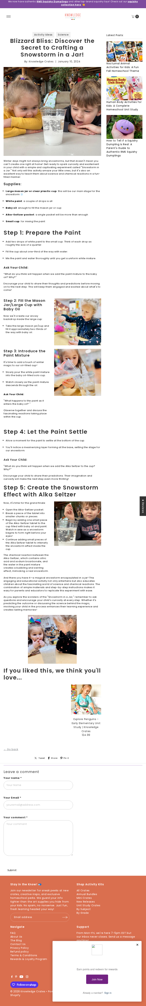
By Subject (84, 909)
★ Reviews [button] (143, 506)
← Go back (11, 749)
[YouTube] (21, 977)
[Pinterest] (16, 977)
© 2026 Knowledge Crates (27, 991)
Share (54, 758)
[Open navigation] (8, 16)
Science (63, 34)
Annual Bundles (87, 894)
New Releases (86, 901)
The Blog (16, 940)
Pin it (66, 758)
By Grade (83, 913)
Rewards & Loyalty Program (28, 959)
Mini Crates (84, 898)
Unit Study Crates (88, 905)
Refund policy (19, 951)
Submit (12, 870)
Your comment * (16, 817)
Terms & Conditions (23, 955)
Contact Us (18, 944)
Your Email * (12, 797)
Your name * (13, 778)
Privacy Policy (19, 948)
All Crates (83, 890)
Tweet (41, 758)
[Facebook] (12, 977)
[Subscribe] (65, 917)
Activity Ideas (43, 34)
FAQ (13, 933)
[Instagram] (27, 977)
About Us (16, 936)
